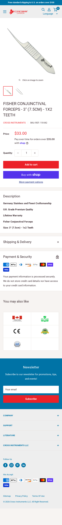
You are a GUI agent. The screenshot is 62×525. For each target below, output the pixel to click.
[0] (55, 9)
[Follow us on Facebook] (5, 465)
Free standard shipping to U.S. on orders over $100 (31, 2)
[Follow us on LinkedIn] (23, 465)
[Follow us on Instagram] (11, 465)
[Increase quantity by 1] (34, 153)
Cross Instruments (14, 122)
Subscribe (31, 398)
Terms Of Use (38, 496)
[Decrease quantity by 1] (18, 153)
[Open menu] (4, 11)
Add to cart (31, 164)
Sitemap (7, 496)
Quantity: (8, 153)
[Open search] (43, 9)
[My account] (49, 9)
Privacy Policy (21, 496)
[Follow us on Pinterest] (17, 465)
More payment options (31, 182)
